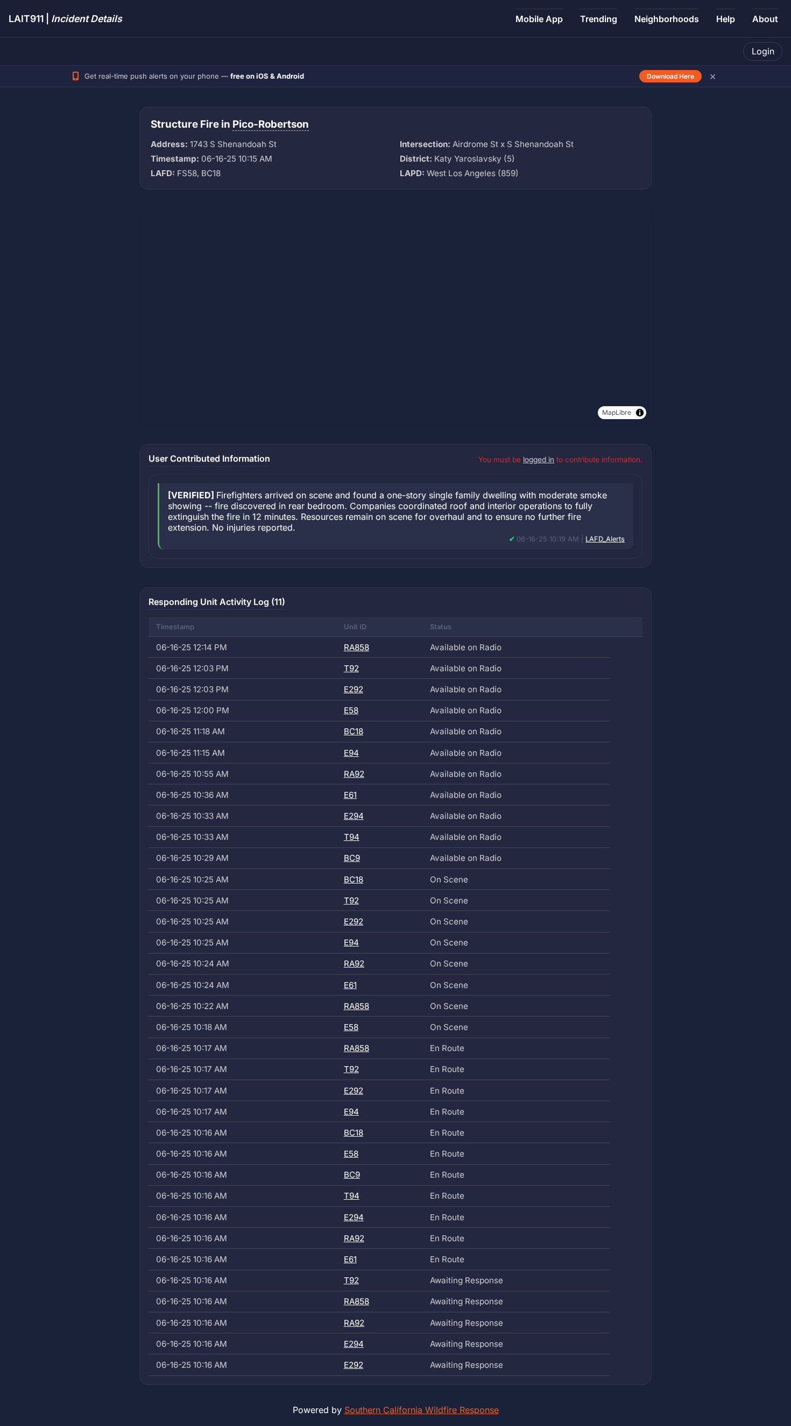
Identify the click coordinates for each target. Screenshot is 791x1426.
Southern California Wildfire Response (421, 1409)
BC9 (352, 858)
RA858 (356, 647)
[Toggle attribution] (639, 412)
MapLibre (616, 412)
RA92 (354, 774)
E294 (354, 816)
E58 (351, 710)
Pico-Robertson (270, 124)
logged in (538, 459)
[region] (395, 317)
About (765, 18)
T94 (351, 837)
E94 (351, 753)
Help (725, 18)
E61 (350, 795)
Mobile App (539, 18)
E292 (353, 689)
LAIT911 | (65, 18)
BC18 (353, 731)
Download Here (670, 76)
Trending (598, 18)
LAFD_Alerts (605, 539)
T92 (351, 668)
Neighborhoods (666, 18)
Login (763, 51)
